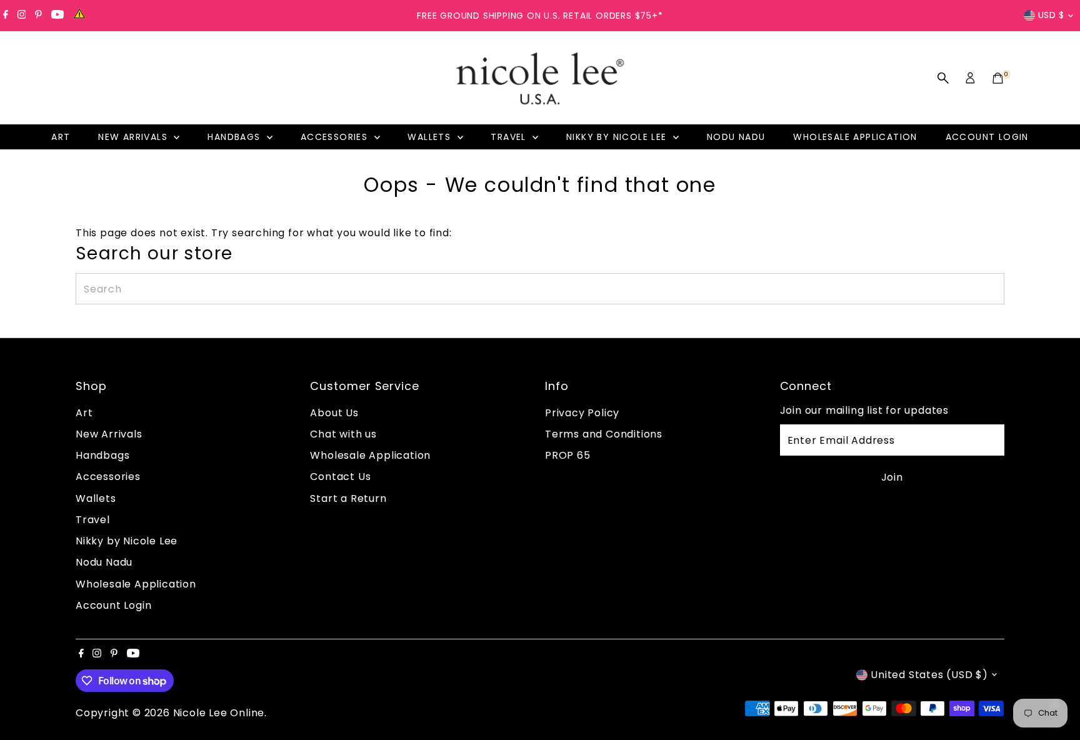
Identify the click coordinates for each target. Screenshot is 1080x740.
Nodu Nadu (736, 137)
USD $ (1051, 15)
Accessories (336, 137)
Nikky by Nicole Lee (618, 137)
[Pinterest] (38, 16)
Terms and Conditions (603, 434)
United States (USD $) (929, 675)
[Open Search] (943, 78)
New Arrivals (134, 137)
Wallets (431, 137)
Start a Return (348, 498)
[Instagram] (21, 16)
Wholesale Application (855, 137)
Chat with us (343, 434)
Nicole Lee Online (219, 713)
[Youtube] (57, 16)
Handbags (236, 137)
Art (60, 137)
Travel (510, 137)
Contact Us (340, 476)
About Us (334, 413)
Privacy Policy (582, 413)
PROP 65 (568, 455)
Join (892, 477)
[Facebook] (5, 16)
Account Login (987, 137)
